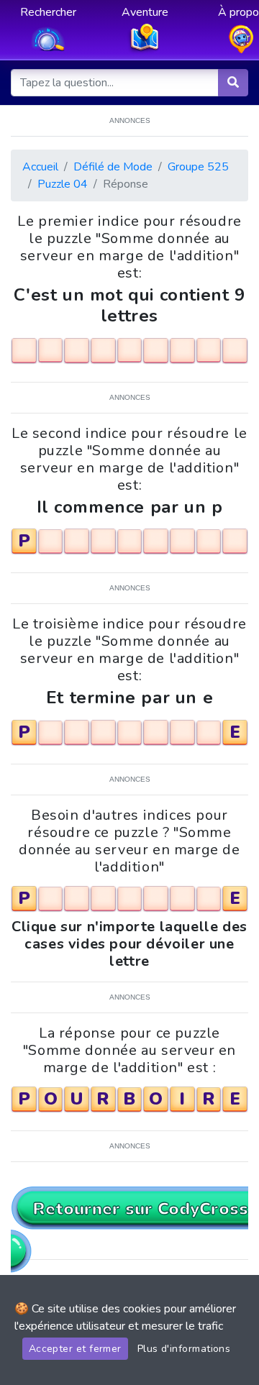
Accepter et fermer (75, 1349)
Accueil (40, 167)
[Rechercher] (233, 82)
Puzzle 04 (62, 184)
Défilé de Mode (113, 167)
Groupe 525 (198, 167)
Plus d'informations (184, 1349)
